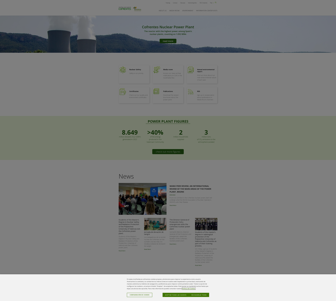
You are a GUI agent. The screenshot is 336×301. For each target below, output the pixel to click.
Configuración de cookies (139, 295)
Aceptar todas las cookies (175, 295)
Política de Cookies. (188, 289)
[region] (168, 287)
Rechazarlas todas (199, 295)
